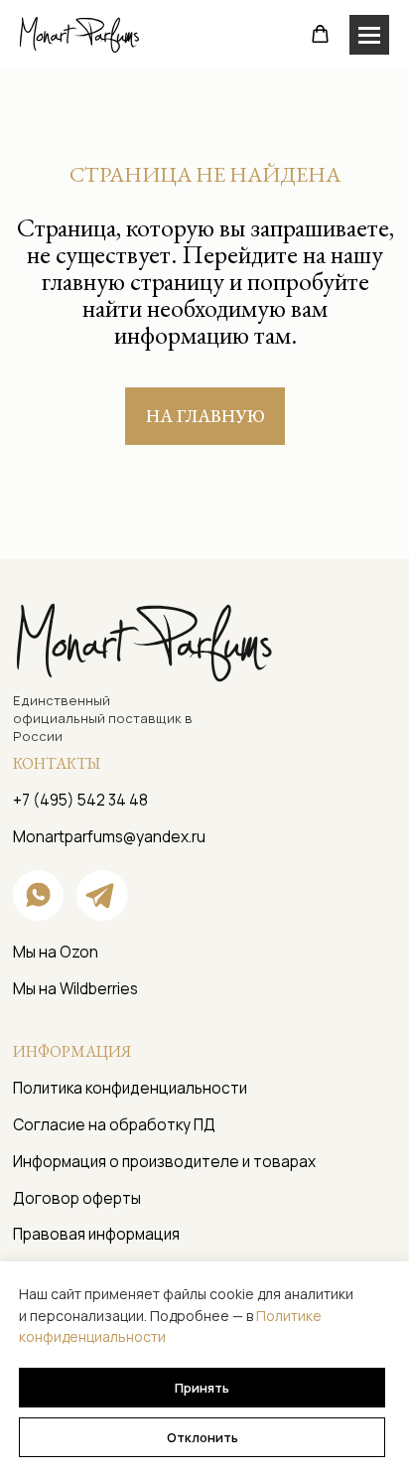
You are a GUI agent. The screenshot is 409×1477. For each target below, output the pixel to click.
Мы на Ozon (55, 952)
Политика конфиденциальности (130, 1088)
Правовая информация (96, 1234)
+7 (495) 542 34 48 (80, 800)
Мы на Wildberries (75, 988)
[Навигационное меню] (369, 35)
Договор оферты (77, 1198)
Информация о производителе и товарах (164, 1161)
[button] (320, 34)
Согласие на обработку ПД (114, 1124)
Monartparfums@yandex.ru (109, 836)
